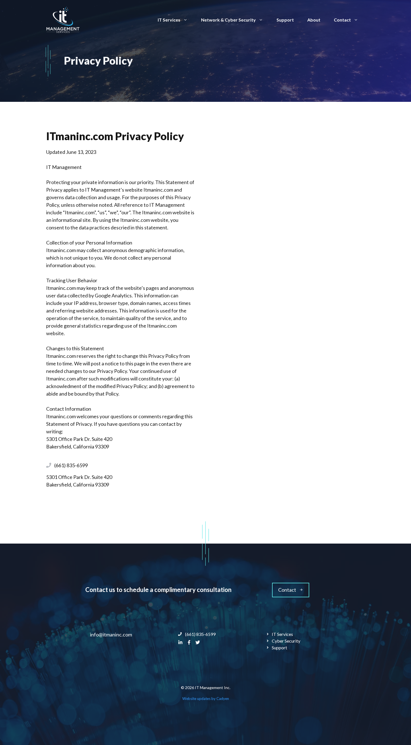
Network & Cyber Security (228, 19)
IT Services (169, 19)
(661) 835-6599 (71, 465)
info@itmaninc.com (111, 634)
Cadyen (222, 698)
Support (285, 19)
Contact (342, 19)
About (313, 19)
